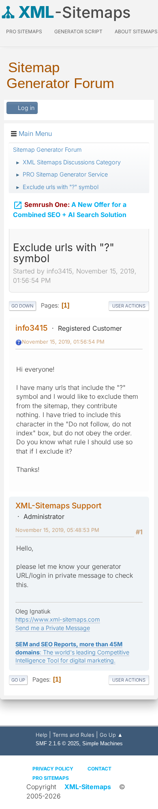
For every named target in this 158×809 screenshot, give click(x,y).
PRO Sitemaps (24, 31)
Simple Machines (102, 743)
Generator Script (78, 31)
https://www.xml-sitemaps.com (57, 619)
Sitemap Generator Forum (60, 75)
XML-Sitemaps (87, 787)
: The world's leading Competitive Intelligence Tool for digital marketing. (72, 652)
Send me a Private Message (52, 627)
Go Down (22, 306)
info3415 (31, 328)
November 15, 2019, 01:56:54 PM (63, 341)
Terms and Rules (73, 735)
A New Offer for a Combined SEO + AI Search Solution (69, 209)
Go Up (18, 680)
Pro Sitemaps (50, 778)
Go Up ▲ (111, 735)
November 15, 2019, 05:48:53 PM (57, 530)
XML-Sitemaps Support (58, 505)
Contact (99, 769)
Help (41, 735)
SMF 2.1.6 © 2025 (57, 743)
